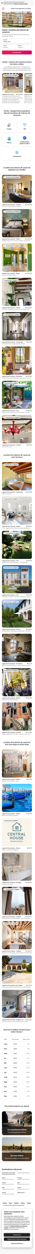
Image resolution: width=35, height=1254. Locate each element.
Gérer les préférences (17, 1243)
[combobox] (17, 42)
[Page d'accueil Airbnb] (3, 8)
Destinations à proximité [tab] (8, 1173)
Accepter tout (17, 1235)
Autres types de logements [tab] (25, 1173)
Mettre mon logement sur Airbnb (21, 8)
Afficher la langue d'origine (21, 3)
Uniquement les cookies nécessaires (17, 1239)
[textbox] (9, 47)
